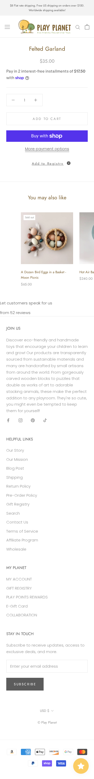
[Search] (77, 26)
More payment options (47, 148)
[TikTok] (45, 420)
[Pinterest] (33, 420)
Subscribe (25, 684)
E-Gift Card (17, 606)
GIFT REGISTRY (19, 588)
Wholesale (16, 549)
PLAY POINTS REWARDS (27, 597)
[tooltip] (68, 163)
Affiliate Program (22, 540)
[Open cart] (87, 26)
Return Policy (18, 486)
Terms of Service (22, 531)
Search (13, 513)
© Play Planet (47, 722)
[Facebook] (8, 420)
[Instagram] (20, 420)
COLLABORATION (21, 615)
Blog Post (15, 468)
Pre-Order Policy (21, 495)
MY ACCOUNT (19, 579)
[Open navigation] (7, 27)
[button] (47, 162)
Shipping (14, 477)
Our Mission (17, 459)
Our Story (15, 450)
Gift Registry (18, 504)
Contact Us (17, 522)
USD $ (44, 710)
